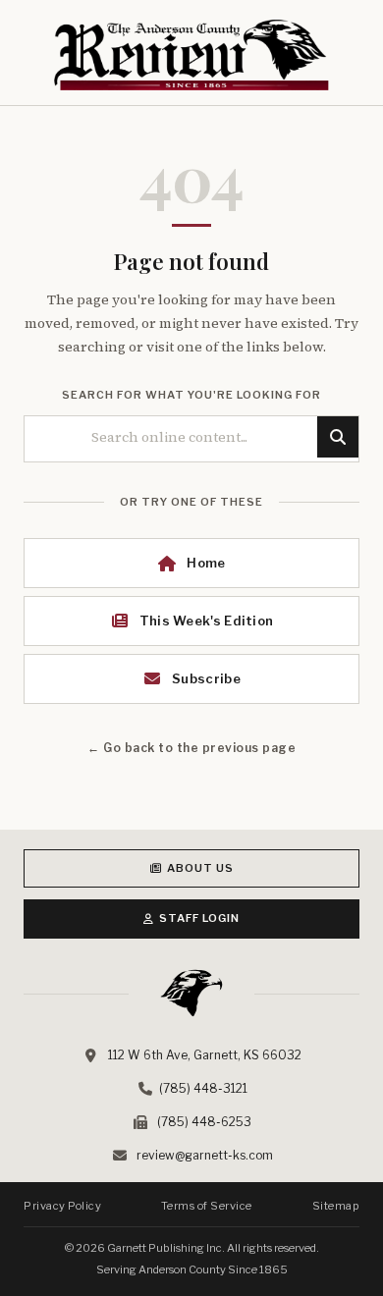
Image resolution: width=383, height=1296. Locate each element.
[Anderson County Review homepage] (191, 55)
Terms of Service (206, 1206)
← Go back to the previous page (191, 747)
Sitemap (336, 1206)
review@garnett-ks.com (205, 1155)
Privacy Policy (62, 1206)
